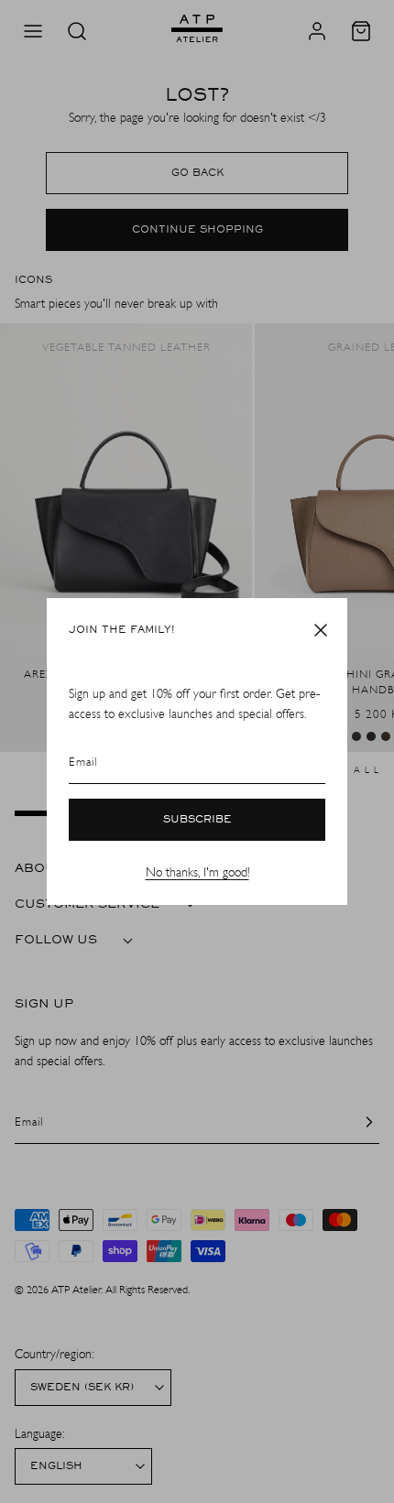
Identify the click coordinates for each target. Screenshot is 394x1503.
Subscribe (197, 819)
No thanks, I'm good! (197, 872)
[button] (320, 630)
